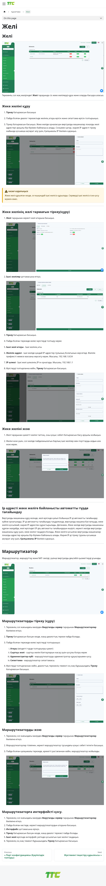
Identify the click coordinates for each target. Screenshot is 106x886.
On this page (10, 18)
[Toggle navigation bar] (4, 4)
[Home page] (4, 12)
